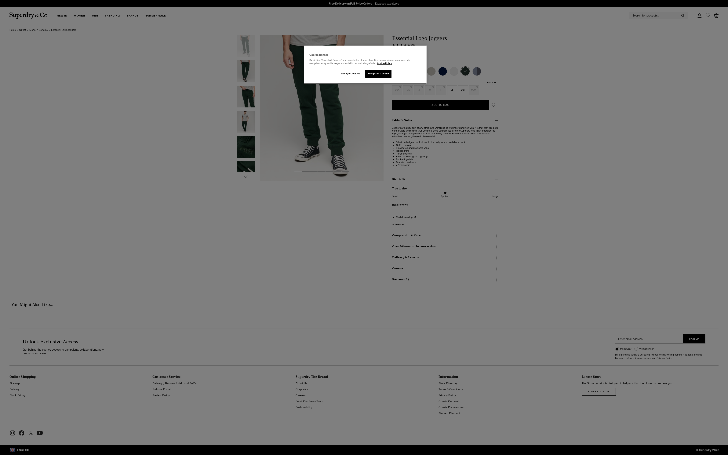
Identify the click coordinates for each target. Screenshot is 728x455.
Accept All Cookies (378, 73)
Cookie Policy (384, 63)
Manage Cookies (350, 73)
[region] (365, 65)
